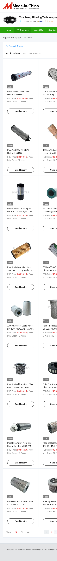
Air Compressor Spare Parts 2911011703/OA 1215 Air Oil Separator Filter (20, 328)
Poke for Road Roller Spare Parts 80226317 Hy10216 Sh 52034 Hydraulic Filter (20, 211)
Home (8, 30)
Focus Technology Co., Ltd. (37, 549)
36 (22, 532)
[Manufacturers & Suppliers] (21, 5)
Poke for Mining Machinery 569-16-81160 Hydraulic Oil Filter (19, 270)
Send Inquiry (21, 111)
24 (16, 532)
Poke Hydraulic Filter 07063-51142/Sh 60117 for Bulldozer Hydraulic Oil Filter (20, 504)
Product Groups (15, 46)
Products (24, 30)
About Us (38, 30)
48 (28, 532)
